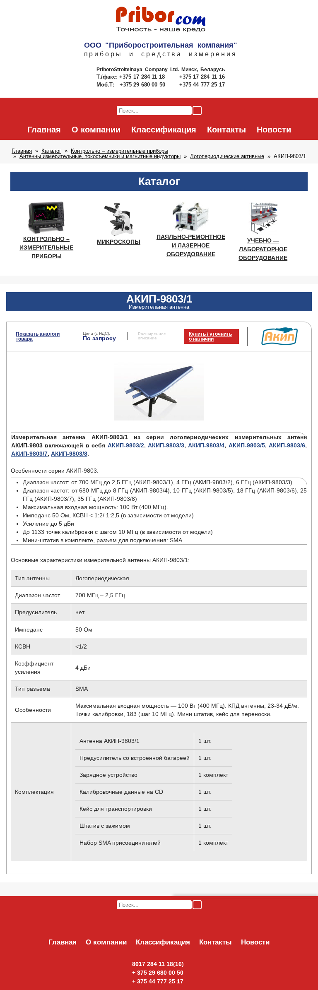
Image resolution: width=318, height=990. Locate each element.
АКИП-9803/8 (69, 453)
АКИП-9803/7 (29, 453)
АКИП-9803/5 (247, 445)
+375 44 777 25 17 (202, 85)
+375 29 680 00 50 (143, 85)
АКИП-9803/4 (206, 445)
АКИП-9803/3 (166, 445)
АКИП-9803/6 (287, 445)
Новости (274, 129)
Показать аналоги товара (38, 336)
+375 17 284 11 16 (202, 77)
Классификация (163, 129)
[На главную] (160, 20)
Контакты (226, 129)
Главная (44, 129)
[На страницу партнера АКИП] (279, 343)
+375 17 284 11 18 (143, 77)
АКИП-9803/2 (126, 445)
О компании (96, 129)
